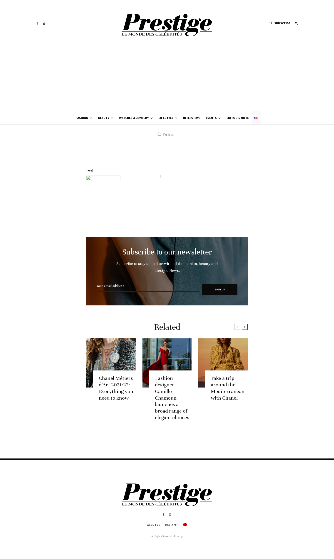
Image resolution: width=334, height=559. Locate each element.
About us (153, 524)
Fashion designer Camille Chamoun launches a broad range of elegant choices (172, 398)
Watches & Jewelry (134, 118)
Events (211, 118)
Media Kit (171, 524)
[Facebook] (37, 23)
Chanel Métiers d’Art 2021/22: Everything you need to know (116, 388)
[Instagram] (43, 23)
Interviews (191, 118)
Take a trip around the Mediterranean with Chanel (227, 388)
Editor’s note (238, 118)
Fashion (82, 118)
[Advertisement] (167, 77)
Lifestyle (166, 118)
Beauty (103, 118)
